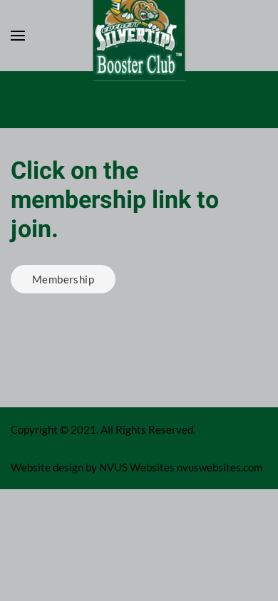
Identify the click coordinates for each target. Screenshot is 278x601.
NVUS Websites (137, 467)
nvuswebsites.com (219, 467)
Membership (63, 279)
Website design (47, 467)
